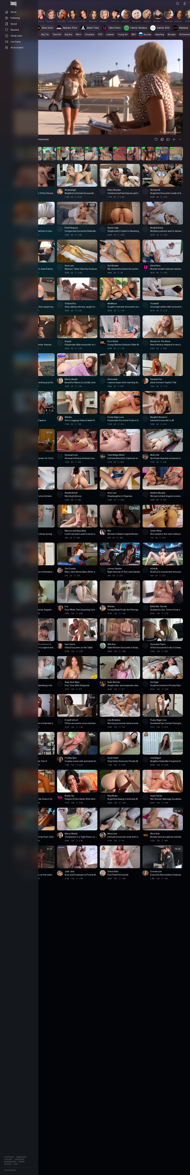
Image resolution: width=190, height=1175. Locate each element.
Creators (19, 1159)
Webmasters (10, 1162)
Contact (8, 1159)
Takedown (21, 1157)
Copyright (9, 1157)
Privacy (8, 1164)
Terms (21, 1162)
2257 (16, 1164)
